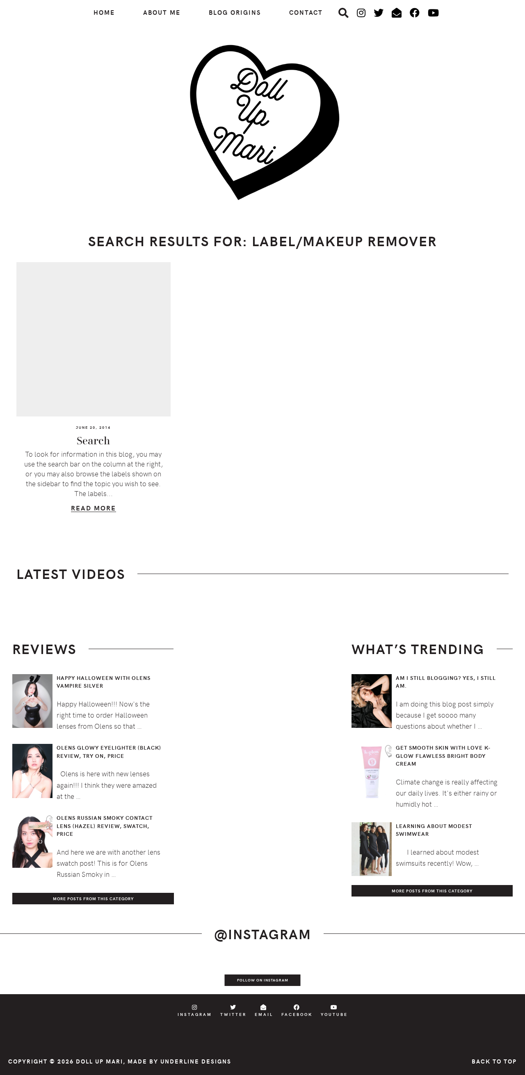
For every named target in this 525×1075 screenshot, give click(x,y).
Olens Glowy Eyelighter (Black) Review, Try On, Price (109, 751)
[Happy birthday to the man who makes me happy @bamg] (131, 974)
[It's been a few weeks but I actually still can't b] (446, 974)
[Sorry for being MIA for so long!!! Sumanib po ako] (341, 974)
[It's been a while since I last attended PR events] (184, 974)
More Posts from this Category (93, 898)
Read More (93, 509)
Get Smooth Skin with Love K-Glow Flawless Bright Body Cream (443, 755)
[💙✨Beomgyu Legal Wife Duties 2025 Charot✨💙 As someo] (26, 974)
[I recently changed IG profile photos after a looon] (78, 974)
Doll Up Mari (99, 1061)
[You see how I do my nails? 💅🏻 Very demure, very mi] (394, 974)
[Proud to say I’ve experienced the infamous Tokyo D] (498, 974)
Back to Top (494, 1061)
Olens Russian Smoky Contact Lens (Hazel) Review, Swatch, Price (105, 825)
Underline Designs (195, 1061)
